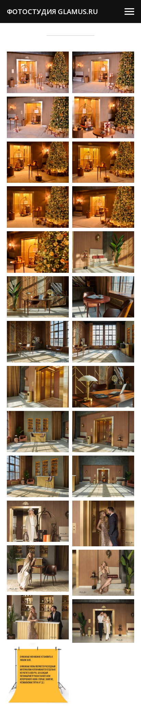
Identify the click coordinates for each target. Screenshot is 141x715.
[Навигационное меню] (129, 11)
